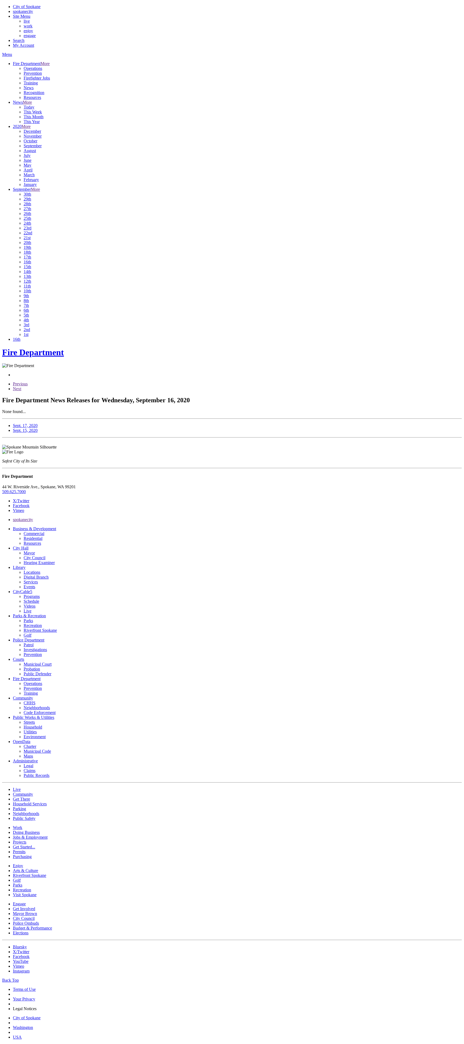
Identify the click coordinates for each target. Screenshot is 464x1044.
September (33, 145)
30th (27, 194)
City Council (34, 557)
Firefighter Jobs (37, 78)
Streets (29, 722)
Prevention (33, 73)
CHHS (29, 703)
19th (27, 247)
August (30, 150)
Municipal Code (37, 751)
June (27, 160)
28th (27, 204)
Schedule (31, 601)
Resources (32, 97)
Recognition (34, 92)
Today (29, 107)
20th (27, 242)
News (29, 87)
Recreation (33, 625)
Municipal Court (38, 664)
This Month (34, 116)
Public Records (36, 775)
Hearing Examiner (39, 562)
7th (26, 305)
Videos (29, 606)
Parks (28, 620)
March (29, 175)
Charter (30, 746)
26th (27, 213)
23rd (27, 228)
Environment (35, 736)
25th (27, 218)
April (28, 170)
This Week (33, 112)
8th (26, 300)
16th (27, 262)
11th (27, 286)
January (30, 184)
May (27, 165)
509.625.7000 (14, 491)
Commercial (34, 533)
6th (26, 310)
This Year (32, 121)
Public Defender (37, 674)
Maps (28, 756)
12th (27, 281)
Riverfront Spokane (40, 630)
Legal (28, 765)
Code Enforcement (40, 712)
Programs (32, 596)
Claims (29, 770)
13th (27, 276)
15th (27, 266)
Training (31, 83)
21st (27, 237)
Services (31, 582)
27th (27, 208)
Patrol (29, 645)
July (27, 155)
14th (27, 271)
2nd (27, 329)
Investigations (35, 649)
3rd (26, 324)
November (33, 136)
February (31, 179)
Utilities (30, 732)
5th (26, 315)
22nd (28, 233)
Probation (32, 669)
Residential (33, 538)
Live (27, 611)
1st (26, 334)
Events (29, 586)
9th (26, 295)
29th (27, 199)
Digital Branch (36, 577)
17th (27, 257)
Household (33, 727)
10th (27, 291)
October (30, 141)
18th (27, 252)
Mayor (29, 553)
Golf (27, 635)
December (32, 131)
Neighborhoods (37, 707)
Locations (32, 572)
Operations (33, 68)
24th (27, 223)
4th (26, 320)
